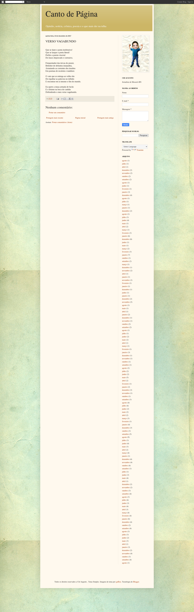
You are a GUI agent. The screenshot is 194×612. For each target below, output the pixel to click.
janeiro (124, 192)
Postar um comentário (57, 112)
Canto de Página (72, 13)
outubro (125, 176)
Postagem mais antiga (105, 117)
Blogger (136, 581)
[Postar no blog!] (64, 98)
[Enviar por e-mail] (62, 98)
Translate (140, 150)
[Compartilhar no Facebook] (69, 98)
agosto (124, 160)
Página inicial (80, 117)
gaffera (118, 581)
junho (124, 185)
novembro (126, 173)
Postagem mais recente (54, 117)
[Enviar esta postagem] (57, 98)
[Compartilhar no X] (67, 98)
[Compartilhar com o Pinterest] (72, 98)
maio (124, 223)
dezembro (125, 170)
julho (124, 163)
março (124, 204)
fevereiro (125, 189)
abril (124, 167)
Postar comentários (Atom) (62, 122)
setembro (125, 179)
